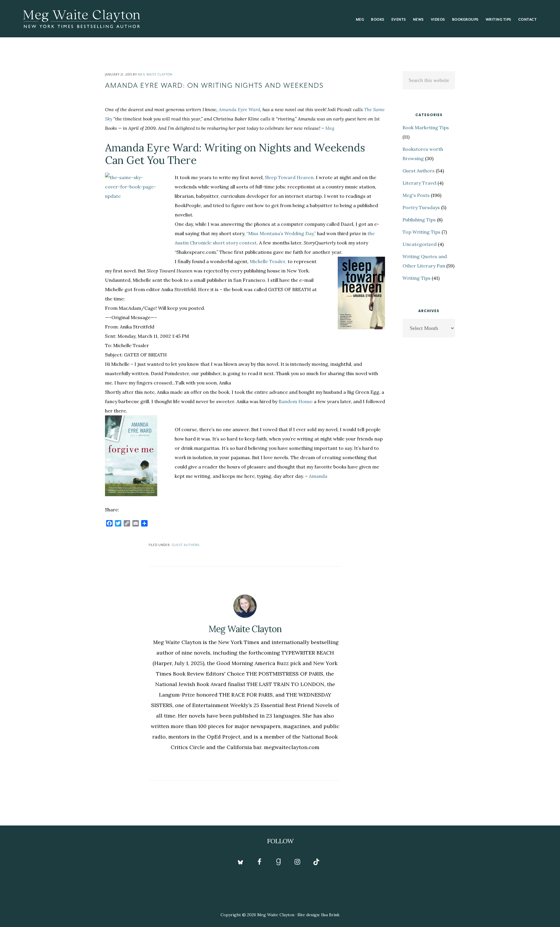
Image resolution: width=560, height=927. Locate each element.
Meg (329, 128)
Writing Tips (416, 278)
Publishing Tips (419, 220)
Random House (296, 401)
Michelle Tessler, (268, 261)
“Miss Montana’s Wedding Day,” (281, 233)
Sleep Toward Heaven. (290, 177)
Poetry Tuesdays (421, 207)
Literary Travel (419, 183)
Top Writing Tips (421, 232)
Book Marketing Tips (425, 127)
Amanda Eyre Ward (239, 109)
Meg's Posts (416, 195)
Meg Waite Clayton (81, 18)
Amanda (318, 476)
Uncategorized (419, 244)
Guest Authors (186, 545)
